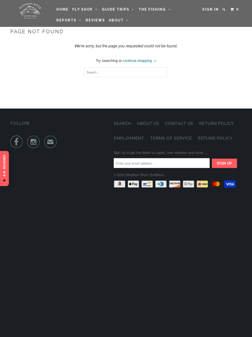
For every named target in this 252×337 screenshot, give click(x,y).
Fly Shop (83, 9)
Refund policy (215, 138)
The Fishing (153, 9)
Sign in (210, 9)
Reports (67, 20)
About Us (148, 123)
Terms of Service (171, 138)
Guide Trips (117, 9)
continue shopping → (140, 60)
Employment (129, 138)
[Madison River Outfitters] (30, 10)
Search (122, 123)
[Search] (224, 9)
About (117, 20)
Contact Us (179, 123)
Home (62, 9)
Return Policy (216, 123)
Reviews (95, 20)
